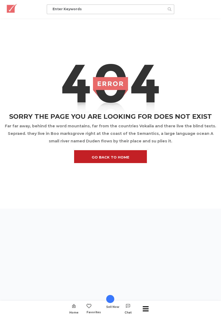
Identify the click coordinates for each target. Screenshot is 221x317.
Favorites (94, 312)
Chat (128, 312)
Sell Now (112, 306)
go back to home (110, 157)
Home (73, 312)
